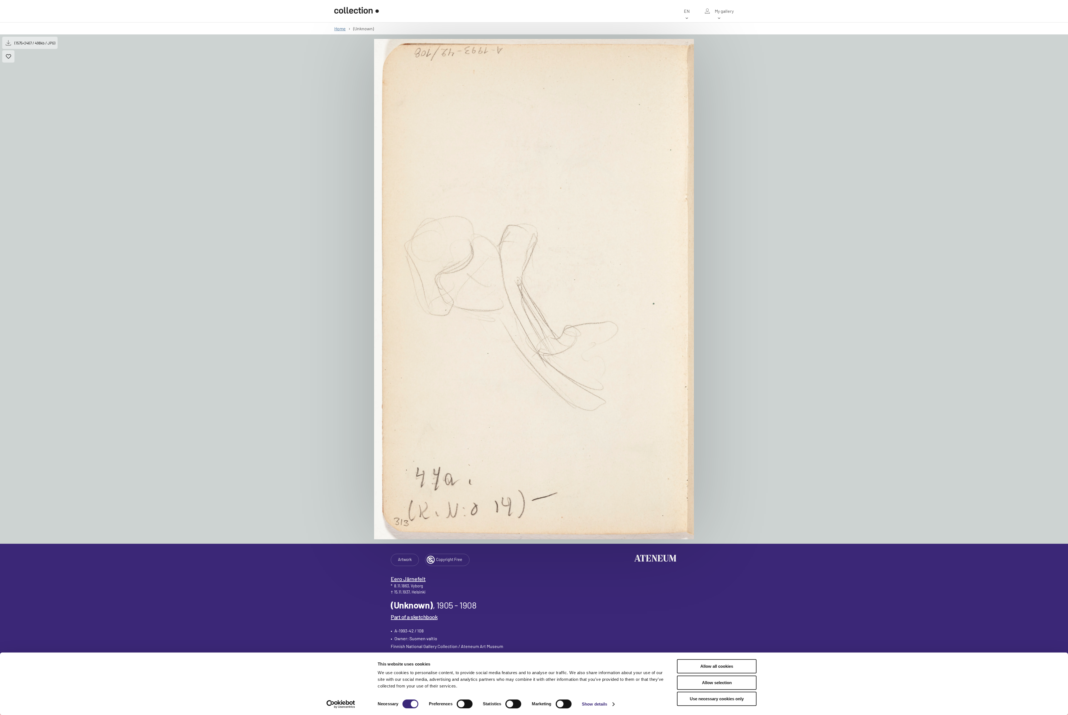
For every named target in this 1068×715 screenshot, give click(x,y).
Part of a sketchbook (414, 617)
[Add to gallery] (8, 56)
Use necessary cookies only (717, 698)
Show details (594, 704)
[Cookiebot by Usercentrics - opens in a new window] (341, 704)
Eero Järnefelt (408, 578)
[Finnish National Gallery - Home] (356, 11)
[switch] (465, 703)
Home (340, 28)
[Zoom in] (534, 289)
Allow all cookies (716, 666)
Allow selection (717, 682)
